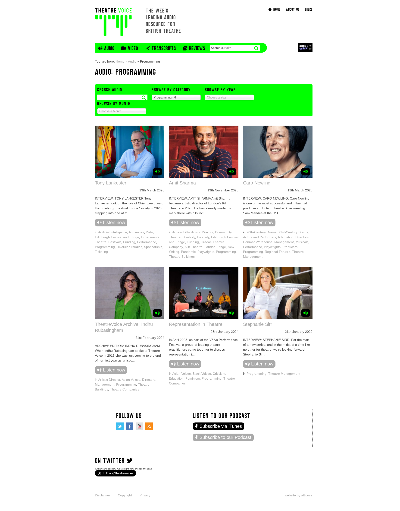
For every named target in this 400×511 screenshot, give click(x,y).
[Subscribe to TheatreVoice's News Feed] (149, 426)
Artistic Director (202, 232)
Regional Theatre (277, 252)
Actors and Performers (259, 237)
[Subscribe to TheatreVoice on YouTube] (139, 426)
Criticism (219, 373)
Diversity (203, 237)
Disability (188, 237)
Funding (129, 242)
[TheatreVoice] (113, 21)
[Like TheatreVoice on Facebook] (129, 426)
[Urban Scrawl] (305, 47)
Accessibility (181, 232)
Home (120, 61)
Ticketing (101, 252)
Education (176, 378)
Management (284, 242)
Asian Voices (131, 379)
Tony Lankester (110, 182)
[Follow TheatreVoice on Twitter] (120, 426)
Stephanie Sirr (257, 324)
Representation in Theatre (195, 324)
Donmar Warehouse (257, 242)
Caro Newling (256, 182)
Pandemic (188, 252)
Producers (289, 247)
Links (308, 9)
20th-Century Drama (262, 232)
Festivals (114, 242)
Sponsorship (153, 247)
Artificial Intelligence (112, 232)
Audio (132, 61)
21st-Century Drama (293, 232)
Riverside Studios (129, 247)
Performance (146, 242)
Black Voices (202, 373)
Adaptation (286, 237)
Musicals (302, 242)
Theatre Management (284, 373)
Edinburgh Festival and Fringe (117, 237)
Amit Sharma (182, 182)
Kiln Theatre (194, 247)
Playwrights (205, 252)
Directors (302, 237)
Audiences (136, 232)
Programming (105, 247)
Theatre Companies (124, 389)
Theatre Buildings (182, 256)
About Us (293, 9)
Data (149, 232)
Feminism (192, 378)
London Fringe (215, 247)
